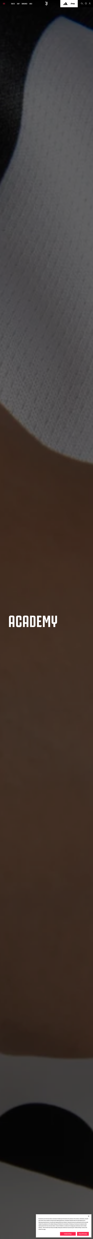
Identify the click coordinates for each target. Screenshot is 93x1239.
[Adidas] (65, 3)
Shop (18, 3)
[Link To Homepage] (46, 3)
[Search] (82, 4)
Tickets (13, 3)
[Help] (85, 4)
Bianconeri (24, 3)
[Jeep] (72, 3)
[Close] (89, 1216)
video (30, 3)
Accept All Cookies (83, 1233)
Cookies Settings (68, 1233)
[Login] (89, 4)
